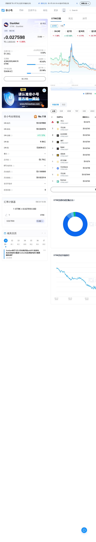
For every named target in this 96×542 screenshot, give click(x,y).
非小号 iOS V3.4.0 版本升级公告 (51, 3)
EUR (61, 111)
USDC (92, 111)
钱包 (45, 10)
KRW (69, 111)
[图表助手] (84, 530)
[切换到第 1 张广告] (23, 106)
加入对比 (25, 79)
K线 (62, 26)
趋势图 (54, 26)
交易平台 (32, 10)
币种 (21, 10)
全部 (53, 111)
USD (84, 111)
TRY (76, 111)
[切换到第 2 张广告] (27, 106)
